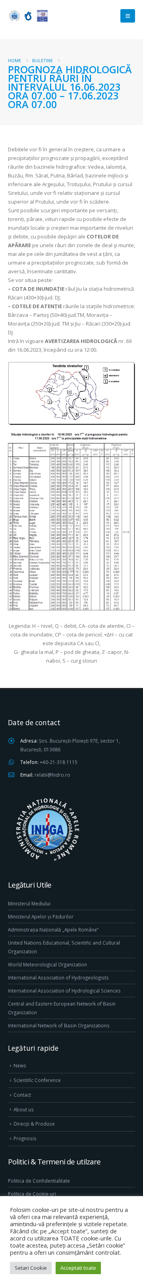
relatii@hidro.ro (52, 775)
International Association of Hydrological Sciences (64, 990)
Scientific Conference (37, 1080)
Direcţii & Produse (34, 1123)
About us (24, 1109)
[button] (127, 16)
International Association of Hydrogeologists (58, 977)
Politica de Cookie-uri (32, 1194)
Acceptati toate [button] (78, 1267)
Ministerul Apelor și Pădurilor (40, 916)
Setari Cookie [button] (31, 1267)
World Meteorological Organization (47, 964)
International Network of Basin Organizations (59, 1025)
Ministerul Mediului (29, 903)
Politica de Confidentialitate (39, 1180)
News (20, 1065)
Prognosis (25, 1138)
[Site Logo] (28, 15)
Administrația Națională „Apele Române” (53, 929)
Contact (22, 1095)
